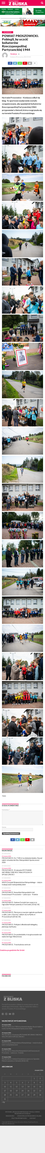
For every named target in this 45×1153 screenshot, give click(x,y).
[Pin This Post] (24, 63)
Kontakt (33, 1118)
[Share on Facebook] (10, 63)
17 (5, 1091)
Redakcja (13, 54)
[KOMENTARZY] (34, 63)
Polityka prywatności (19, 1118)
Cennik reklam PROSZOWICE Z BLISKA (29, 1116)
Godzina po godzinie (8, 950)
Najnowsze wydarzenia (14, 1021)
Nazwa (4, 827)
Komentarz (6, 810)
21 (28, 1091)
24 (5, 1095)
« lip (3, 1102)
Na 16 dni (20, 950)
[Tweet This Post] (15, 63)
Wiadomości (10, 1116)
